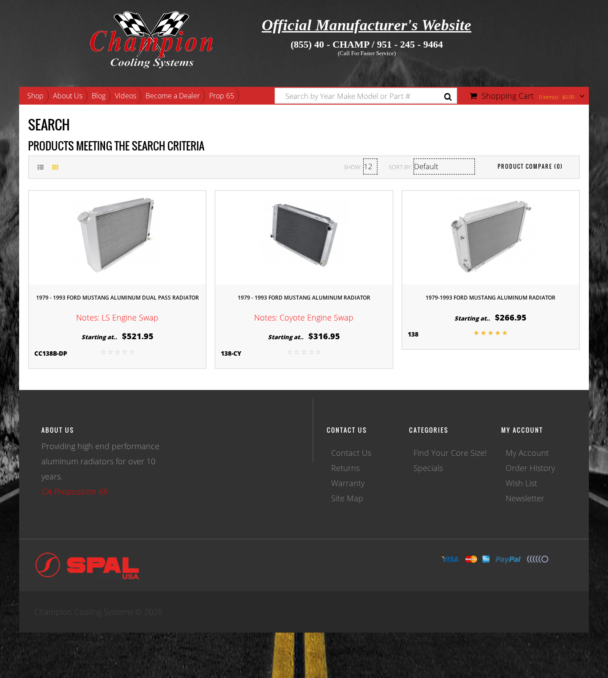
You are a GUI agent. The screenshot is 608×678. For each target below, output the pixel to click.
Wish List (521, 483)
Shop (35, 96)
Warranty (348, 483)
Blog (98, 96)
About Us (67, 96)
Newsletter (525, 498)
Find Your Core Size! (449, 452)
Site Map (347, 498)
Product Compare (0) (530, 166)
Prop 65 (221, 96)
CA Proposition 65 (74, 491)
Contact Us (351, 452)
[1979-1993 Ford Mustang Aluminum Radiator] (490, 236)
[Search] (448, 97)
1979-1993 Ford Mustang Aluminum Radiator (490, 297)
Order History (530, 468)
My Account (527, 452)
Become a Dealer (173, 96)
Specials (428, 468)
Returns (345, 468)
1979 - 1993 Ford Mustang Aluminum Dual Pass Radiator (117, 297)
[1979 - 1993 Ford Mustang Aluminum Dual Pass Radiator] (117, 236)
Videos (125, 96)
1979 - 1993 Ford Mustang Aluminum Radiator (304, 297)
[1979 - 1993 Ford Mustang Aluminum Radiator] (304, 236)
